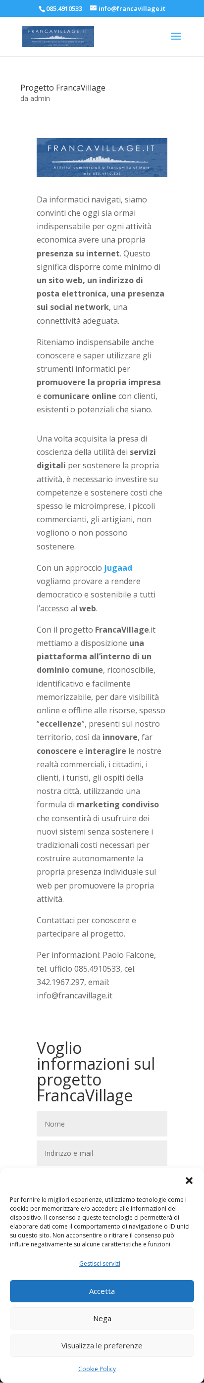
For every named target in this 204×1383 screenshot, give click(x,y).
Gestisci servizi (99, 1263)
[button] (189, 1180)
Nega (102, 1318)
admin (40, 98)
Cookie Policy (97, 1369)
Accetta (102, 1291)
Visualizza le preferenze (102, 1345)
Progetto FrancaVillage (62, 87)
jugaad (118, 567)
